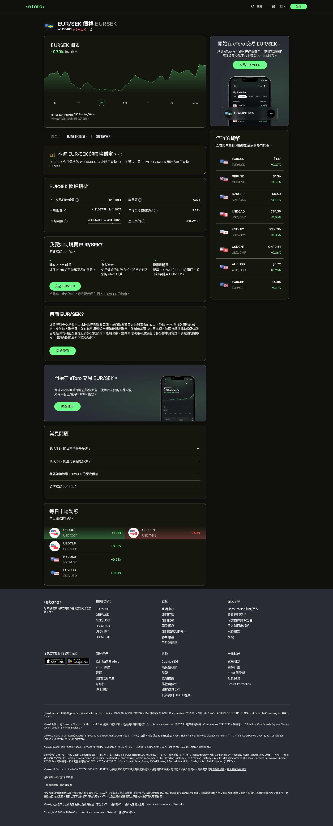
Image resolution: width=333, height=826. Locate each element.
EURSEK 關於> (77, 136)
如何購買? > (104, 136)
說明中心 (168, 609)
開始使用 (62, 351)
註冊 (298, 6)
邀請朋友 (234, 661)
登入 (282, 6)
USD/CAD (103, 626)
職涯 (99, 673)
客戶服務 (168, 637)
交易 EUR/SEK (250, 65)
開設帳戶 (168, 626)
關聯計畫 (234, 667)
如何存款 (168, 614)
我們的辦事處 (105, 678)
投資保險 (234, 678)
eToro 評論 (103, 667)
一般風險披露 (51, 785)
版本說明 (102, 689)
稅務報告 (234, 631)
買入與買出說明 (238, 626)
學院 (231, 637)
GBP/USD (102, 614)
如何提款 (168, 620)
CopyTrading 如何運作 (243, 609)
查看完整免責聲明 (236, 769)
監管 (165, 673)
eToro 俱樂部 (236, 673)
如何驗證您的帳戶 (174, 631)
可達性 (100, 684)
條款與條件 (169, 684)
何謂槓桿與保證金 (240, 620)
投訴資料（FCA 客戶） (178, 695)
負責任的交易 (237, 614)
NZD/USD (103, 620)
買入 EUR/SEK (107, 294)
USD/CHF (103, 637)
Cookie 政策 (170, 661)
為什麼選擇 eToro (107, 661)
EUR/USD (102, 609)
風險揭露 (168, 678)
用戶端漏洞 (169, 643)
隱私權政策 (169, 667)
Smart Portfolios (239, 684)
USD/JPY (102, 631)
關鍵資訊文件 (171, 689)
